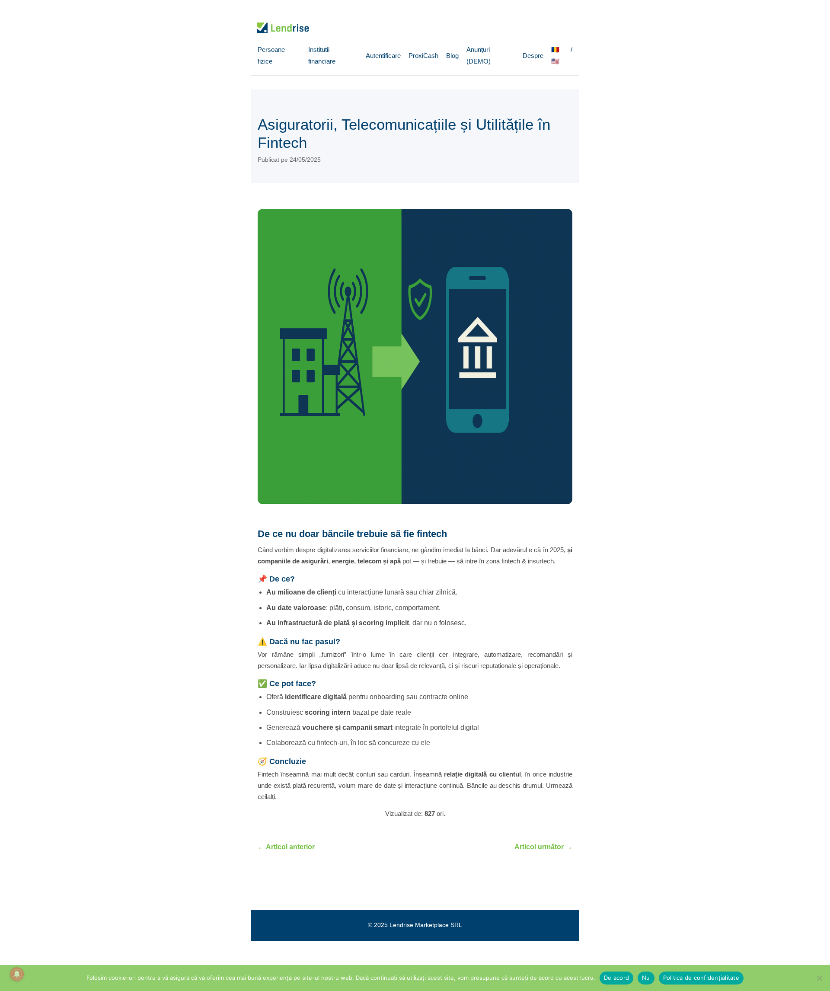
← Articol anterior (286, 846)
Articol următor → (543, 846)
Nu (646, 977)
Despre (533, 55)
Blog (452, 55)
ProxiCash (423, 55)
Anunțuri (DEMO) (478, 55)
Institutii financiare (321, 55)
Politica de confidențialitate (701, 977)
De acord (616, 977)
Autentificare (383, 55)
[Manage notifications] (17, 974)
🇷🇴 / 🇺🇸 (561, 55)
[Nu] (819, 978)
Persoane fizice (271, 55)
